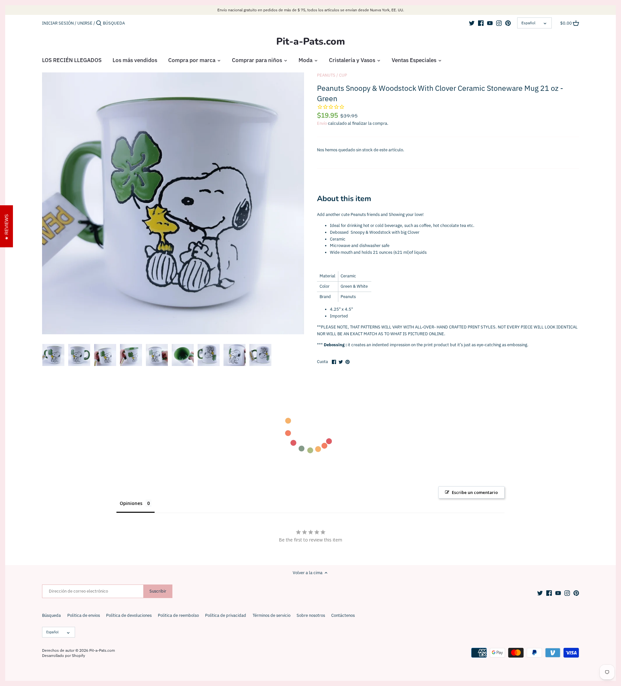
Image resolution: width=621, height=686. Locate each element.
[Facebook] (481, 23)
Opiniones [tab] (131, 503)
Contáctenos (343, 615)
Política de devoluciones (129, 615)
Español (528, 22)
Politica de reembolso (178, 615)
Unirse (85, 23)
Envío (322, 123)
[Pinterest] (508, 23)
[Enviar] (99, 23)
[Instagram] (499, 23)
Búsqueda (51, 615)
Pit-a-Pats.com (310, 42)
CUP (343, 75)
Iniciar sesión (58, 23)
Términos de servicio (271, 615)
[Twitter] (471, 23)
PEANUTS (326, 75)
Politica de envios (83, 615)
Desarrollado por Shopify (63, 655)
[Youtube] (490, 23)
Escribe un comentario (475, 492)
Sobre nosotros (311, 615)
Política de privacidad (225, 615)
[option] (53, 355)
